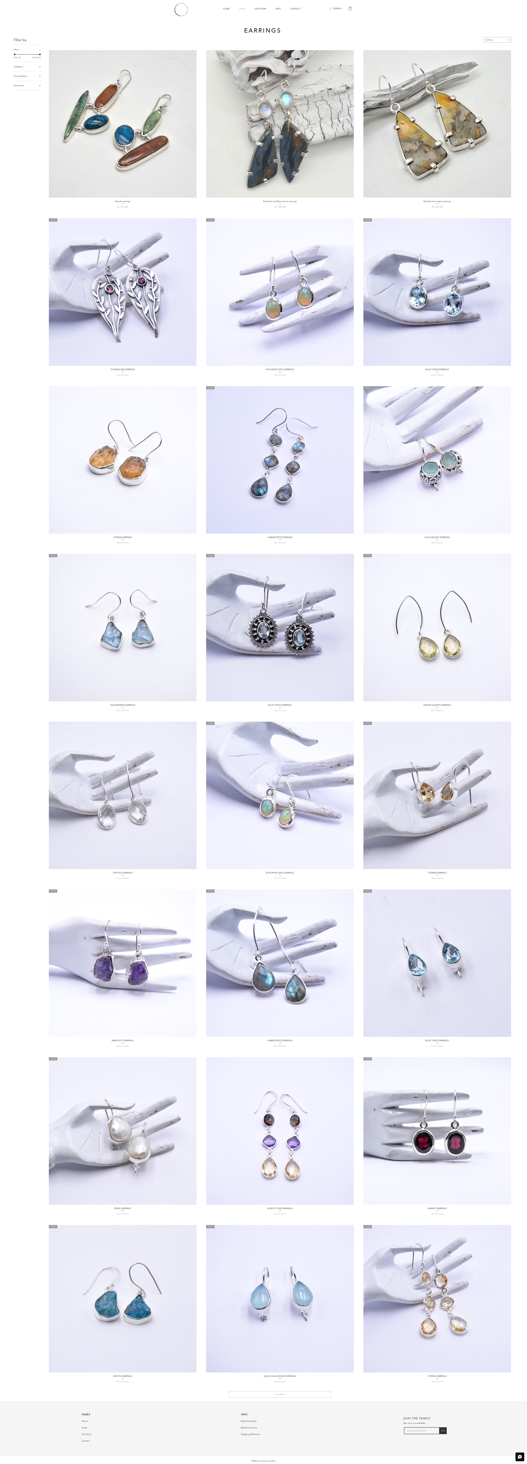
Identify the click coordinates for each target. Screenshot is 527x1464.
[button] (350, 9)
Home (85, 1421)
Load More (280, 1394)
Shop (84, 1427)
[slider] (14, 54)
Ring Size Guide (249, 1421)
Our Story (86, 1434)
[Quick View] (123, 124)
